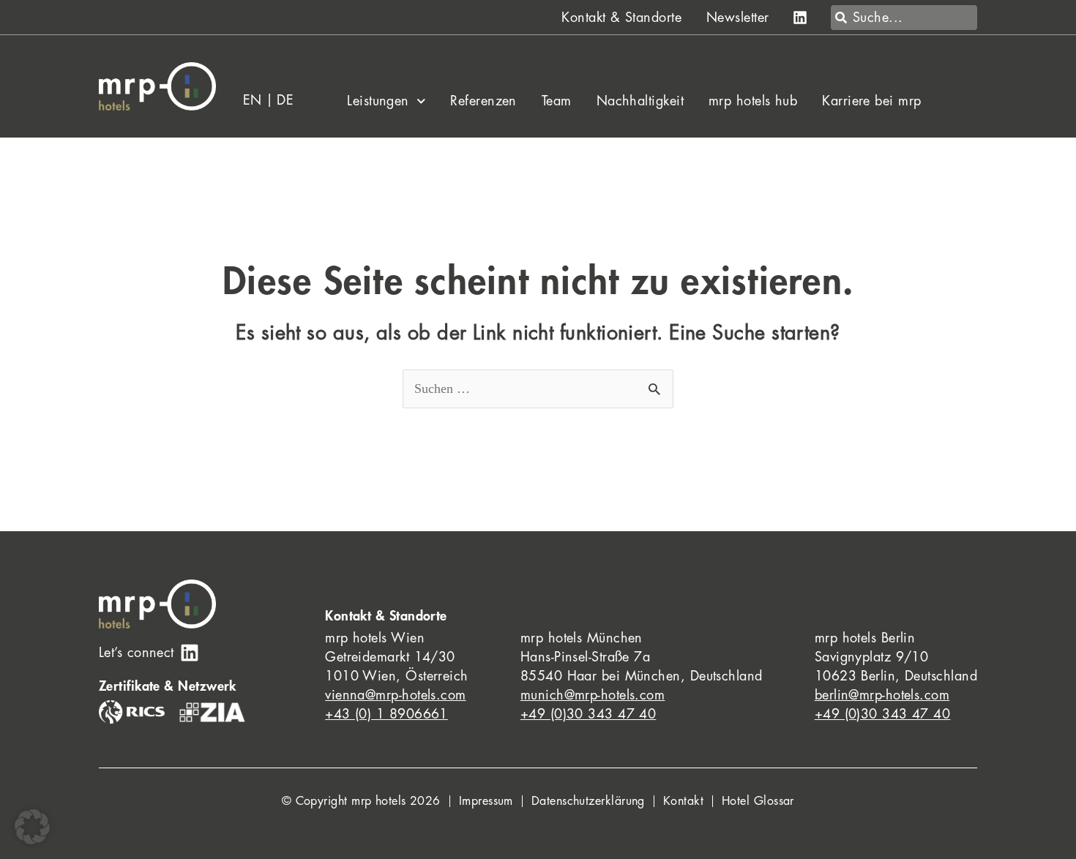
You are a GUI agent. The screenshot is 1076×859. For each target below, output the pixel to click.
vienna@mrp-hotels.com (395, 695)
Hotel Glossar (758, 801)
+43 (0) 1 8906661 (386, 714)
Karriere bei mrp (871, 101)
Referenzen (483, 101)
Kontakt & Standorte (621, 17)
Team (557, 101)
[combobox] (904, 17)
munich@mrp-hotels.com (592, 695)
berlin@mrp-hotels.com (882, 695)
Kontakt (683, 801)
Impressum (486, 801)
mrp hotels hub (753, 101)
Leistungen (378, 101)
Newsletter (737, 17)
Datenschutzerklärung (588, 801)
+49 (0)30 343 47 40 (588, 714)
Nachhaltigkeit (640, 101)
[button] (32, 827)
